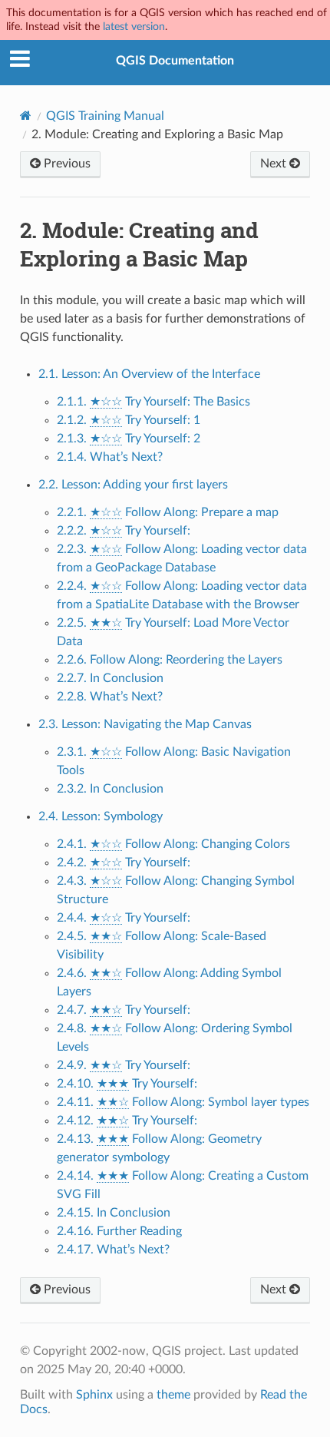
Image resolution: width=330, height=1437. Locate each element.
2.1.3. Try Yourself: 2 (128, 438)
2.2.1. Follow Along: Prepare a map (168, 512)
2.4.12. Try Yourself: (127, 1120)
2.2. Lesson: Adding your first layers (133, 484)
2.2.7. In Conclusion (110, 678)
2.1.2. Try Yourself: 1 (128, 420)
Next (274, 163)
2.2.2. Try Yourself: (123, 531)
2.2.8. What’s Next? (110, 696)
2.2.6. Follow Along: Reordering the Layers (169, 660)
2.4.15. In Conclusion (113, 1213)
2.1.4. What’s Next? (110, 457)
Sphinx (94, 1395)
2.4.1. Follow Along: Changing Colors (173, 844)
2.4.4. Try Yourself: (123, 918)
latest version (134, 26)
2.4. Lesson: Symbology (100, 816)
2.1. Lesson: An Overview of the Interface (149, 374)
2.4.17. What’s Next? (113, 1249)
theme (173, 1395)
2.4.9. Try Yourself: (123, 1065)
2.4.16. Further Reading (119, 1231)
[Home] (25, 115)
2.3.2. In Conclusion (110, 789)
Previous (66, 163)
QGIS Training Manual (105, 116)
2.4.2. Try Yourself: (123, 862)
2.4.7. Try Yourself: (123, 1010)
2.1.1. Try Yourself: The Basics (153, 402)
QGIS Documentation (175, 61)
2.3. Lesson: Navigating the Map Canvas (145, 724)
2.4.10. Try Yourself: (127, 1084)
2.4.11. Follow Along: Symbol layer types (183, 1102)
